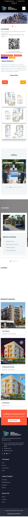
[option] (14, 19)
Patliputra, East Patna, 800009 (9, 333)
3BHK (23, 82)
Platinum (4, 487)
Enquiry (3, 502)
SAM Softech (18, 513)
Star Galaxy (5, 331)
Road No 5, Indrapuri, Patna (9, 369)
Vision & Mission (5, 468)
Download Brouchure (7, 55)
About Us (4, 465)
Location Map (18, 55)
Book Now (12, 57)
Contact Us (4, 499)
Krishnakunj (5, 403)
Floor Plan (4, 57)
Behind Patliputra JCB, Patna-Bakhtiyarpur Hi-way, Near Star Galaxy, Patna (13, 32)
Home (3, 462)
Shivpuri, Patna (6, 405)
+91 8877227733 (20, 1)
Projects (3, 496)
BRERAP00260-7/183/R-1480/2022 (13, 35)
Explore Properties (13, 420)
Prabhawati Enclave (8, 367)
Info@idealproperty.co (9, 1)
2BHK (5, 82)
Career (3, 470)
